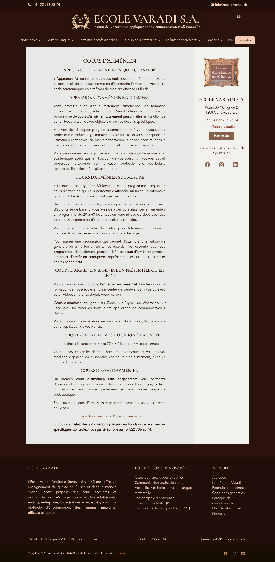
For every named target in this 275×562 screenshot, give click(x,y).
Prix (230, 40)
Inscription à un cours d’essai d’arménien (110, 416)
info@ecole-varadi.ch (221, 126)
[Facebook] (207, 164)
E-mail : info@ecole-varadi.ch (223, 539)
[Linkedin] (235, 164)
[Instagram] (221, 164)
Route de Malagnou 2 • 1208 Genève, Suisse (64, 539)
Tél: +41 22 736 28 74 (221, 120)
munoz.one (124, 553)
